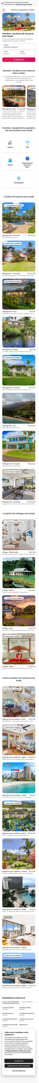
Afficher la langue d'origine (24, 4)
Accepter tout (18, 1061)
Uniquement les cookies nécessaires (19, 1066)
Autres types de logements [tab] (10, 1002)
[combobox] (19, 47)
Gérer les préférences (18, 1071)
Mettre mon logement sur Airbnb (22, 10)
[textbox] (10, 54)
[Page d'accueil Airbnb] (3, 10)
